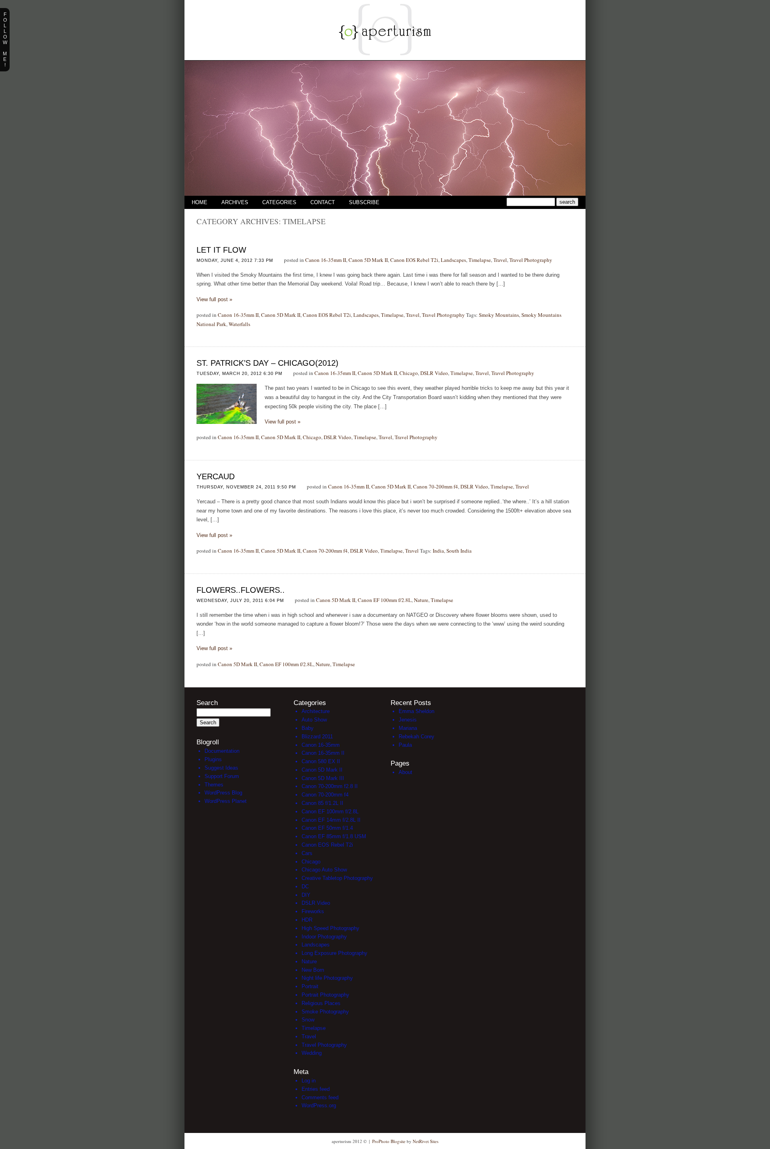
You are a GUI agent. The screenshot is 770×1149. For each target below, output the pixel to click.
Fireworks (313, 911)
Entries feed (316, 1089)
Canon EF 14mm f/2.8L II (331, 820)
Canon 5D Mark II (368, 259)
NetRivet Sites (425, 1141)
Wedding (312, 1053)
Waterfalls (239, 324)
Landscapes (453, 259)
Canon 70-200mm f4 (435, 486)
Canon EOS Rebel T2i (414, 259)
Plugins (213, 759)
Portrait (310, 986)
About (405, 772)
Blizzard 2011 (317, 737)
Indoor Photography (324, 937)
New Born (313, 970)
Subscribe (364, 202)
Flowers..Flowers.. (241, 590)
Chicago (408, 373)
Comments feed (320, 1097)
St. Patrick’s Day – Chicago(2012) (267, 363)
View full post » (214, 299)
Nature (421, 600)
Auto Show (314, 720)
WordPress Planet (226, 801)
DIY (306, 895)
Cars (307, 853)
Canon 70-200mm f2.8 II (330, 786)
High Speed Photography (330, 928)
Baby (308, 728)
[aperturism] (385, 58)
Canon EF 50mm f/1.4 (327, 828)
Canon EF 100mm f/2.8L (384, 600)
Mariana (408, 728)
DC (305, 887)
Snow (308, 1020)
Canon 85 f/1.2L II (322, 803)
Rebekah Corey (416, 737)
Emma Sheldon (416, 711)
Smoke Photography (325, 1012)
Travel (500, 259)
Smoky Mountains (499, 314)
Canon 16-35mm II (325, 259)
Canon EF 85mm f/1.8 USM (334, 836)
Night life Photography (327, 978)
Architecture (316, 711)
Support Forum (222, 776)
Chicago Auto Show (324, 870)
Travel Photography (530, 259)
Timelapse (479, 259)
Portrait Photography (325, 995)
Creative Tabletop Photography (337, 878)
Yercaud (216, 476)
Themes (214, 785)
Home (199, 202)
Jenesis (408, 720)
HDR (307, 920)
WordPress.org (319, 1105)
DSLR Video (434, 373)
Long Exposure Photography (334, 953)
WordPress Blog (223, 793)
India (438, 550)
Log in (309, 1081)
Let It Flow (221, 249)
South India (459, 550)
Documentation (222, 751)
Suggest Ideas (221, 768)
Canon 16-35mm (321, 745)
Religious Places (321, 1003)
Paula (405, 745)
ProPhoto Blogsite (388, 1141)
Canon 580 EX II (321, 761)
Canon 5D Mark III (323, 778)
